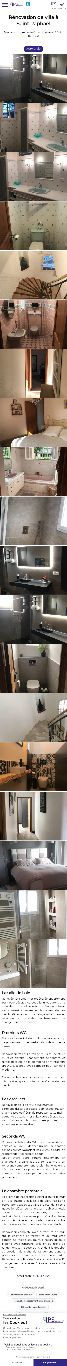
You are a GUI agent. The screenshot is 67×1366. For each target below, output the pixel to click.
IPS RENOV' (42, 1275)
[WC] (33, 225)
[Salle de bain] (33, 619)
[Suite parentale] (33, 422)
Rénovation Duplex (48, 1294)
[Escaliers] (33, 275)
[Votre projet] (53, 6)
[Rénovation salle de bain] (33, 127)
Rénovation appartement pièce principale (33, 1301)
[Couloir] (33, 373)
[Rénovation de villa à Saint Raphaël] (33, 78)
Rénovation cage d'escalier (33, 1307)
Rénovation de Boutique (21, 1294)
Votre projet (33, 48)
